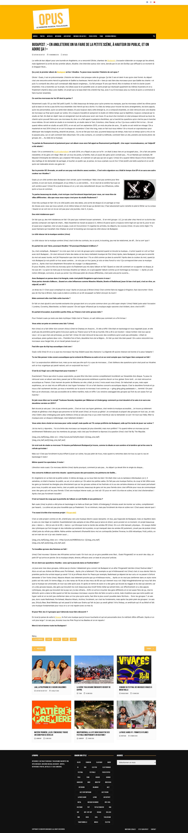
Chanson (88, 762)
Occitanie (79, 807)
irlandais (95, 787)
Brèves (35, 36)
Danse (109, 762)
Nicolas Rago (124, 693)
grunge (108, 777)
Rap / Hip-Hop (88, 812)
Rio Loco (108, 812)
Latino (95, 797)
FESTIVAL (80, 772)
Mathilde (123, 736)
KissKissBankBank (61, 152)
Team (101, 36)
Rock (73, 639)
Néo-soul (107, 802)
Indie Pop (97, 782)
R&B (110, 807)
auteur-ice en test (39, 55)
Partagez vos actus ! (79, 36)
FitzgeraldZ (71, 512)
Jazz (49, 639)
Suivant (149, 649)
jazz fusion (105, 792)
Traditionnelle (82, 822)
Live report (67, 36)
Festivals (92, 772)
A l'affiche (80, 678)
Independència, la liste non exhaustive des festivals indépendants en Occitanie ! (93, 733)
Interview (58, 36)
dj (77, 767)
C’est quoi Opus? (143, 829)
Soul (96, 817)
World (96, 822)
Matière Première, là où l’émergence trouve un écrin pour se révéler (51, 733)
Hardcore (80, 782)
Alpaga (58, 617)
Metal (57, 639)
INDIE (88, 782)
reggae (99, 812)
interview (81, 787)
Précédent (40, 649)
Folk (78, 777)
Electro (94, 767)
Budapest (111, 60)
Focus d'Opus (106, 772)
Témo (80, 693)
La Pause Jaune (82, 797)
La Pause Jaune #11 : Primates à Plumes (133, 732)
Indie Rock (108, 782)
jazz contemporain (85, 792)
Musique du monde (93, 802)
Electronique (39, 639)
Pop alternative (99, 807)
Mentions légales (130, 829)
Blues (79, 762)
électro (107, 822)
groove (98, 777)
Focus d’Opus (93, 36)
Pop (66, 639)
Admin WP (38, 738)
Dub (85, 767)
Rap (78, 812)
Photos (42, 36)
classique (99, 762)
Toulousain (107, 817)
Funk (87, 777)
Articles (50, 36)
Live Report (106, 797)
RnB (78, 817)
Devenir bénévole (110, 36)
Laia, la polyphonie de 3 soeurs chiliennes (50, 687)
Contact (153, 829)
